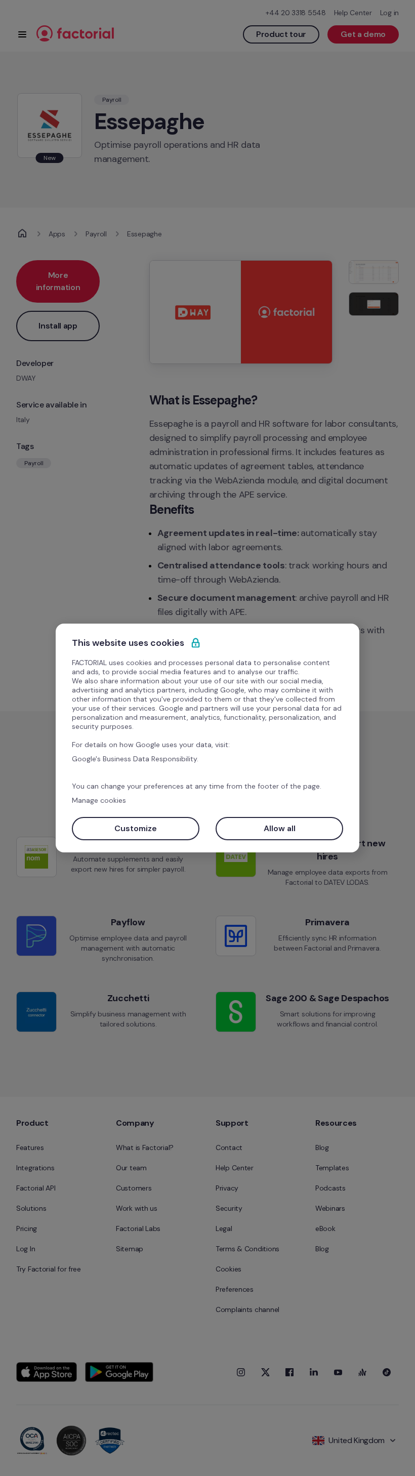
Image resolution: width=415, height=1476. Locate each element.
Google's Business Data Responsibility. (135, 758)
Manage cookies (99, 800)
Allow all (280, 828)
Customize (135, 828)
